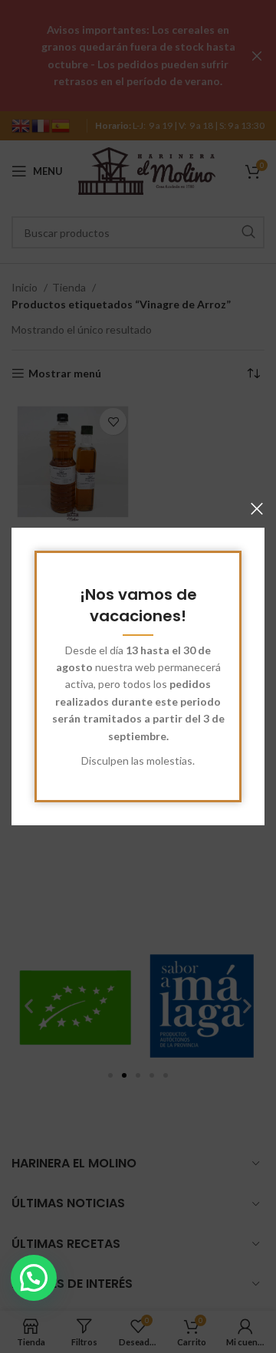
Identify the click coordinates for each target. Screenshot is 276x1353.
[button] (34, 1278)
